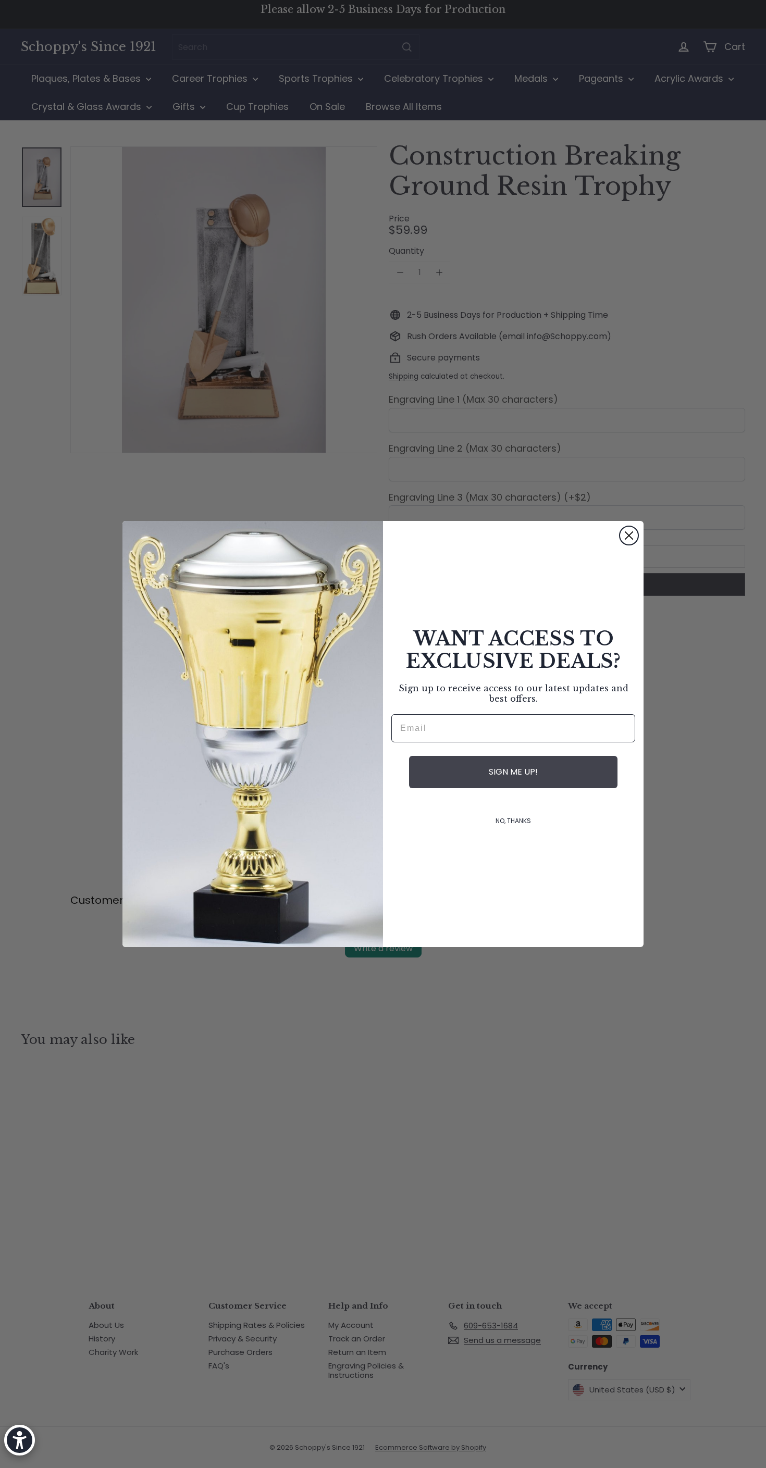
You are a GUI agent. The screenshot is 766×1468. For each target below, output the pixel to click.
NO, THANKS (513, 820)
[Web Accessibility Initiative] (19, 1440)
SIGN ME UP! (513, 772)
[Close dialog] (629, 535)
